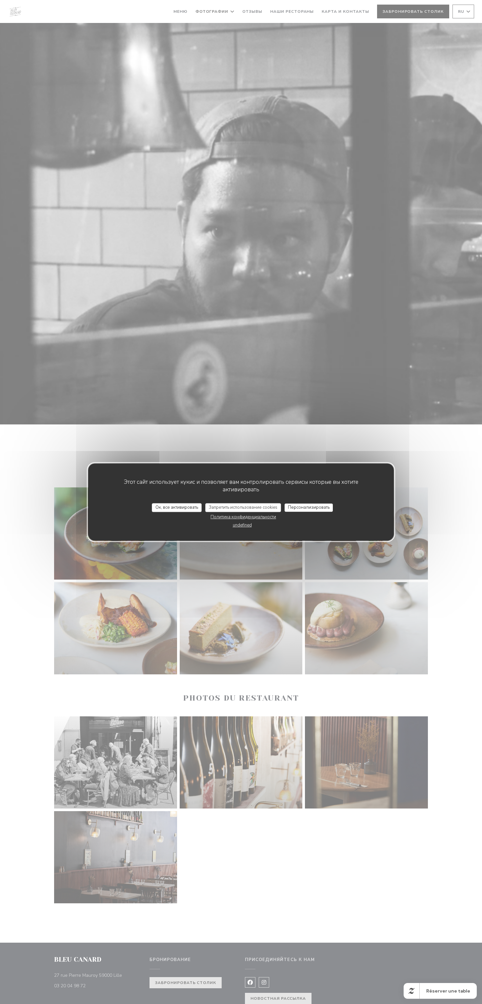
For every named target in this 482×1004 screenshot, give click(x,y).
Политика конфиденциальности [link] (243, 517)
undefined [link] (242, 525)
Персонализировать (309, 507)
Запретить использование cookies (243, 507)
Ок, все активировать (176, 507)
